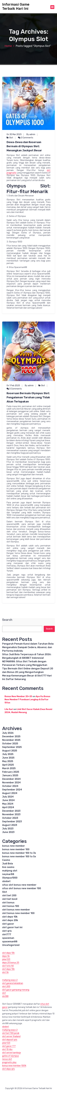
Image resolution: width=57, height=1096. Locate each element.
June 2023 (8, 832)
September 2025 (12, 747)
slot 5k (5, 972)
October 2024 (10, 786)
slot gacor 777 (9, 1046)
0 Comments (26, 137)
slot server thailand (11, 1036)
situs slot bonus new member (19, 884)
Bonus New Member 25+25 (18, 696)
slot (4, 993)
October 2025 (10, 743)
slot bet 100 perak (10, 1033)
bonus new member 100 (15, 849)
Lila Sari (9, 709)
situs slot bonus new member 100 (21, 888)
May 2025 (7, 761)
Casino (6, 860)
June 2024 (8, 800)
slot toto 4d (8, 966)
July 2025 (7, 754)
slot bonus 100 (10, 906)
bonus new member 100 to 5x (19, 856)
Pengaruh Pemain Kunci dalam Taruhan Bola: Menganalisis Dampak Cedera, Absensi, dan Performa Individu (28, 647)
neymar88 (8, 874)
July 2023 (7, 828)
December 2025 (11, 736)
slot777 (6, 934)
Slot (11, 137)
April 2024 (8, 807)
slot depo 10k (10, 916)
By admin (30, 134)
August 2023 (9, 825)
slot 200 (6, 986)
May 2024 (7, 803)
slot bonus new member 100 (18, 913)
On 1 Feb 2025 (13, 385)
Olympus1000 (9, 877)
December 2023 (11, 810)
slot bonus (8, 902)
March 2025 (9, 768)
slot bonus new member (16, 909)
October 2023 (10, 818)
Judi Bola (7, 863)
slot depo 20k (10, 920)
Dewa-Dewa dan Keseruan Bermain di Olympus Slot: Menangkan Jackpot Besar (24, 146)
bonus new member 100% (14, 1065)
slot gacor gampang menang (15, 990)
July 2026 (8, 733)
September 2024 (12, 789)
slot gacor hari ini (12, 927)
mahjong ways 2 (10, 980)
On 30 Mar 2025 (14, 134)
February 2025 (10, 771)
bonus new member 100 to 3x (19, 853)
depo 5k (6, 956)
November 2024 (11, 782)
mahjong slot (9, 870)
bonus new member (13, 845)
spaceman (8, 938)
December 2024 (11, 779)
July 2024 (8, 796)
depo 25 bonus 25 (10, 962)
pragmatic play (9, 1062)
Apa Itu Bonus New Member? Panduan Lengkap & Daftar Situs (27, 699)
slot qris (7, 930)
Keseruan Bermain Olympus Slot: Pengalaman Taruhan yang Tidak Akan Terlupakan (28, 397)
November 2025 (11, 740)
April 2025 (8, 764)
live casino (8, 867)
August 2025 (9, 750)
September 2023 (12, 821)
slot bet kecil (9, 899)
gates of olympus (10, 1056)
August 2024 (9, 793)
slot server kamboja (11, 1052)
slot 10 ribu (7, 1049)
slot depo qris (8, 1069)
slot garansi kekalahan (12, 983)
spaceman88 (9, 941)
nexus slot (7, 1059)
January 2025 (10, 775)
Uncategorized (10, 945)
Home (8, 46)
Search (7, 620)
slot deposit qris (9, 1039)
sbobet (6, 881)
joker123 (6, 959)
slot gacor (8, 923)
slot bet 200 (9, 895)
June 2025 (8, 757)
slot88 (5, 996)
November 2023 (11, 814)
